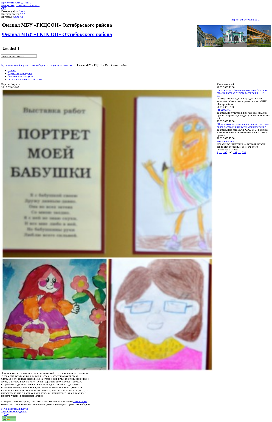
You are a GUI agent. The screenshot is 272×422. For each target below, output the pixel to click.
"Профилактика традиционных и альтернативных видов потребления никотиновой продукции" (244, 125)
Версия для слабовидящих (245, 19)
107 (235, 152)
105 (225, 152)
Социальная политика (61, 65)
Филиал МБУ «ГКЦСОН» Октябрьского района (57, 32)
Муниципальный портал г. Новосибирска (23, 65)
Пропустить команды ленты (16, 2)
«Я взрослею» (224, 110)
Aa (14, 16)
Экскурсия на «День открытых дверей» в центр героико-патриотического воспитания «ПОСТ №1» (242, 93)
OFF (3, 8)
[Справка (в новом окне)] (2, 61)
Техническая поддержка (14, 411)
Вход (6, 414)
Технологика (80, 401)
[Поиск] (2, 59)
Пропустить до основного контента (20, 5)
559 (244, 152)
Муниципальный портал (14, 408)
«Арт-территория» (227, 141)
